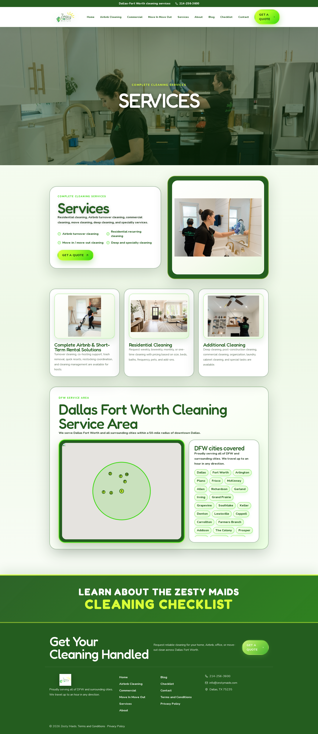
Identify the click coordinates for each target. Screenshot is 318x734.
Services (183, 17)
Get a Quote (264, 17)
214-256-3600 (189, 3)
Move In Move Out (160, 17)
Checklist (226, 17)
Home (90, 17)
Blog (212, 17)
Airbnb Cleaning (110, 17)
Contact (243, 17)
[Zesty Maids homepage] (65, 17)
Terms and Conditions (176, 697)
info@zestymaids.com (223, 683)
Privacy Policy (170, 704)
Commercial (134, 17)
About (199, 17)
